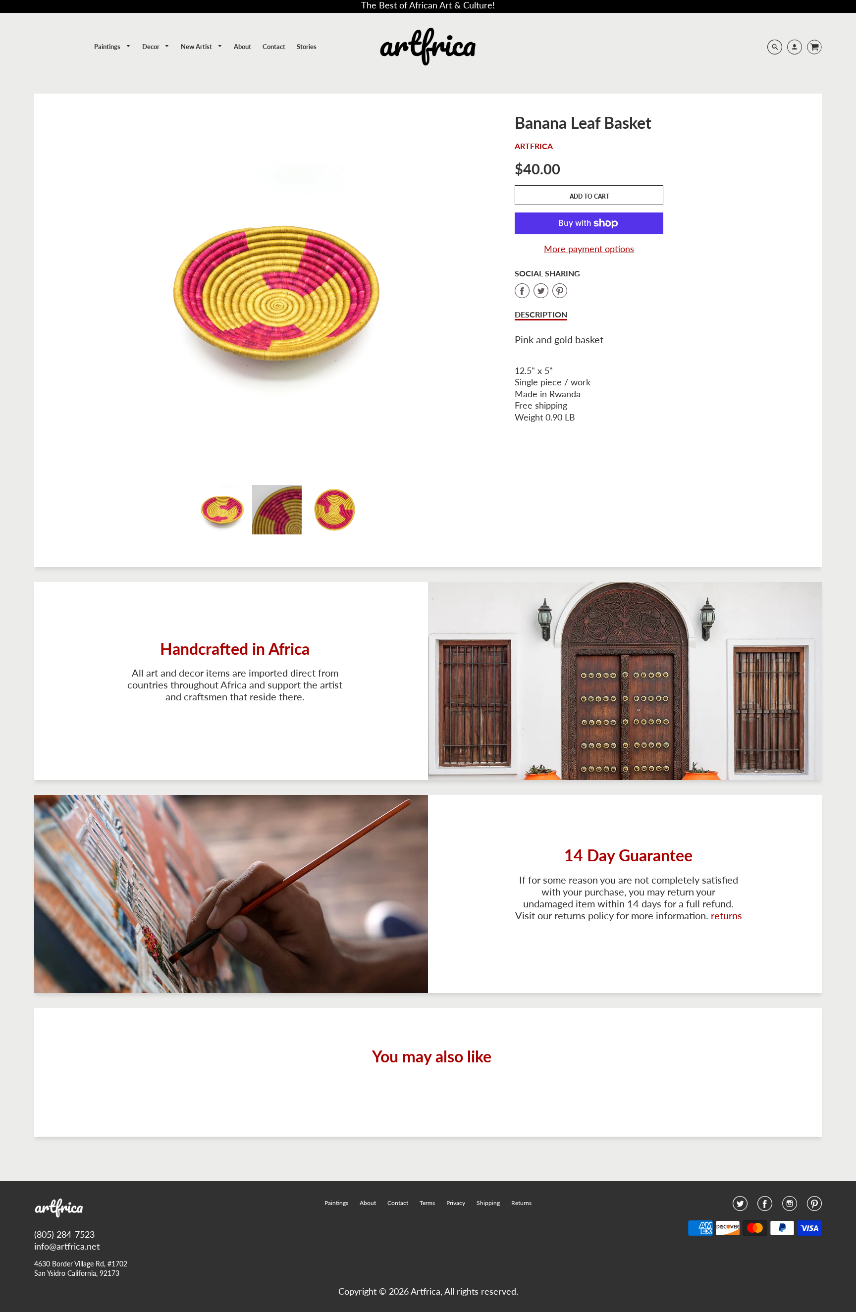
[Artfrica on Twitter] (740, 1206)
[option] (277, 291)
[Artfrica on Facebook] (764, 1206)
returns (726, 915)
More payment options (589, 248)
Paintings (108, 47)
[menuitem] (112, 46)
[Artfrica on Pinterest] (814, 1206)
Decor (151, 47)
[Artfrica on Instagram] (789, 1206)
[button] (589, 195)
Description (541, 314)
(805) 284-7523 (64, 1234)
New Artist (197, 47)
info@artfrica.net (67, 1246)
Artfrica (534, 146)
